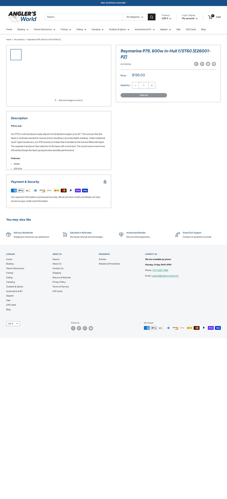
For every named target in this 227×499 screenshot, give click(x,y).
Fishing (64, 29)
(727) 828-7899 (160, 270)
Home (9, 29)
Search (56, 259)
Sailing (79, 29)
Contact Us (58, 268)
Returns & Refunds (62, 277)
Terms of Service (61, 286)
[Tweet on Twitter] (208, 64)
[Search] (152, 17)
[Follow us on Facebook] (73, 328)
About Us (57, 263)
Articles (102, 259)
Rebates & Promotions (109, 263)
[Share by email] (214, 64)
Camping (96, 29)
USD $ (10, 324)
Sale (178, 29)
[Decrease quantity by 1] (135, 85)
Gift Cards (191, 29)
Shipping (57, 273)
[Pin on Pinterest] (202, 64)
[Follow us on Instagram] (79, 328)
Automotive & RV (143, 29)
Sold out (144, 95)
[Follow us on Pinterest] (85, 328)
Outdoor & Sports (117, 29)
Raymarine (126, 64)
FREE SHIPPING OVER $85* (113, 3)
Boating (21, 29)
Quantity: (125, 85)
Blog (203, 29)
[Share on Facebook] (196, 64)
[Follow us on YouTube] (91, 328)
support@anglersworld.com (165, 276)
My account (188, 18)
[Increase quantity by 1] (152, 85)
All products (19, 39)
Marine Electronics (43, 29)
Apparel (164, 29)
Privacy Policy (59, 282)
